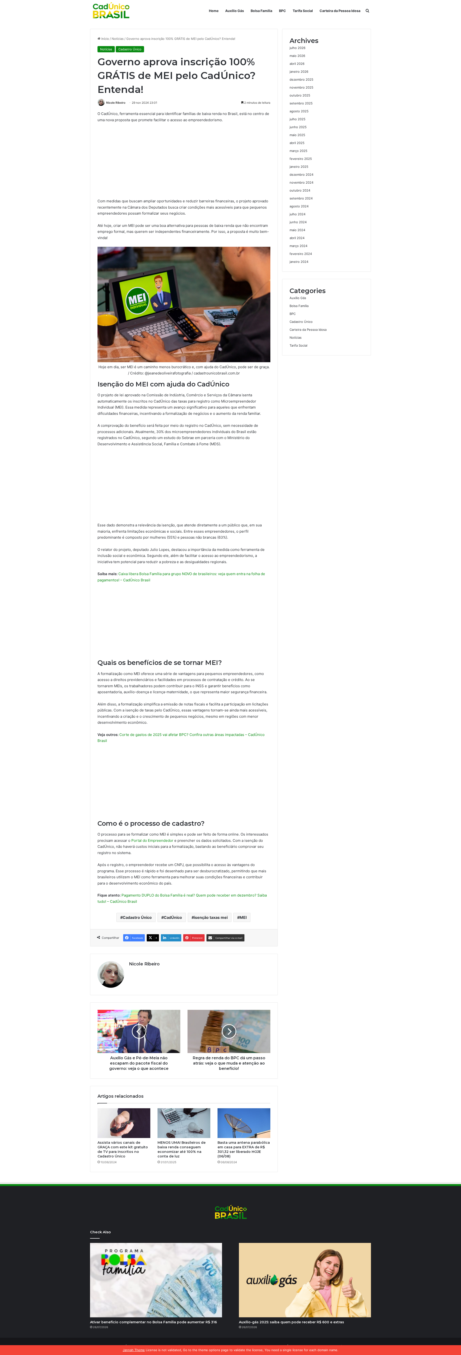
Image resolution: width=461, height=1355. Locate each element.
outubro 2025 (300, 95)
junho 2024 (298, 222)
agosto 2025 (299, 111)
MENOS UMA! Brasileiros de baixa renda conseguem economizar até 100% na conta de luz (182, 1149)
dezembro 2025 (301, 79)
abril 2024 (297, 238)
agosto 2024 (299, 206)
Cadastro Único (129, 49)
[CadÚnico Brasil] (110, 10)
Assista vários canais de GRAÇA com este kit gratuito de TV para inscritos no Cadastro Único (122, 1149)
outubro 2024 (300, 190)
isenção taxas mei (211, 917)
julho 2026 (297, 48)
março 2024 (298, 246)
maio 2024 (297, 230)
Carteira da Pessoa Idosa (340, 11)
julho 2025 (297, 119)
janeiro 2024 (299, 262)
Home (213, 11)
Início (104, 39)
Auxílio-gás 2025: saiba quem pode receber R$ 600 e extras (291, 1322)
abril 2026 (297, 64)
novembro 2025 (301, 87)
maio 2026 (297, 56)
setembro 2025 (301, 103)
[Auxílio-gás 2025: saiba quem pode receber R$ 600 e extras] (305, 1280)
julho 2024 (297, 214)
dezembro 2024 (301, 174)
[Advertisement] (183, 162)
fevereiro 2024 (301, 254)
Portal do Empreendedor (152, 840)
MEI (243, 917)
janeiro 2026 (299, 71)
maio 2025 (297, 135)
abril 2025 (297, 143)
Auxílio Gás (234, 11)
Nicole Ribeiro (115, 102)
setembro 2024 (301, 198)
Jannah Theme (134, 1350)
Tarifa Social (303, 11)
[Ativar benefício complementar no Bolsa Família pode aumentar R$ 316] (156, 1280)
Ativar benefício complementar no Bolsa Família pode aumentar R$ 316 (153, 1322)
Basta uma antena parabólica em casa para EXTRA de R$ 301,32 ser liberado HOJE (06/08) (244, 1149)
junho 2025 (298, 127)
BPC (282, 11)
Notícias (118, 39)
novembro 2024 (301, 182)
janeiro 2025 (299, 167)
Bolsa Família (261, 11)
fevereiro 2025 (301, 159)
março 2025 (298, 151)
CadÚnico (173, 917)
